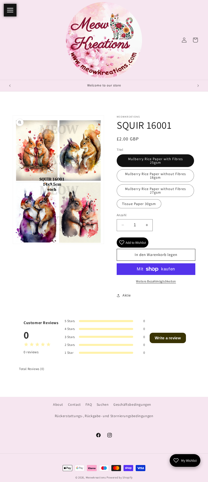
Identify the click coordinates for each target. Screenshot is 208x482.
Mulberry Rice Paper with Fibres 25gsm (155, 161)
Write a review (168, 338)
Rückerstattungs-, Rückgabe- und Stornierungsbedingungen (104, 416)
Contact (74, 404)
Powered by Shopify (120, 477)
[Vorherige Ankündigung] (9, 85)
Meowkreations (96, 477)
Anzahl (121, 215)
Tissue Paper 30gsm (139, 203)
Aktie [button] (127, 295)
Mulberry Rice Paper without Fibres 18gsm (155, 176)
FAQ (88, 404)
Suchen (103, 404)
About (58, 404)
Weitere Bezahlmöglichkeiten (156, 281)
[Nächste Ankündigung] (198, 85)
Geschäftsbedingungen (132, 404)
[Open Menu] (10, 10)
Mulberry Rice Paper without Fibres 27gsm (155, 191)
